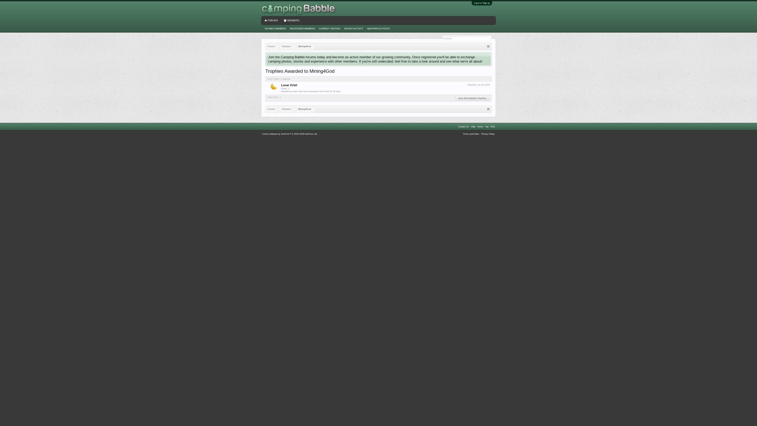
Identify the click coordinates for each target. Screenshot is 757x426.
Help (473, 126)
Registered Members (302, 28)
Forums (273, 20)
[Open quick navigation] (488, 46)
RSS (492, 126)
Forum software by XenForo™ (289, 134)
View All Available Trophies (472, 98)
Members (293, 20)
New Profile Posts (378, 28)
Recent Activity (353, 28)
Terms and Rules (471, 134)
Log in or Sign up (482, 3)
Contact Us (463, 126)
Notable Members (275, 28)
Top (487, 126)
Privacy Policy (488, 134)
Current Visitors (329, 28)
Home (480, 126)
